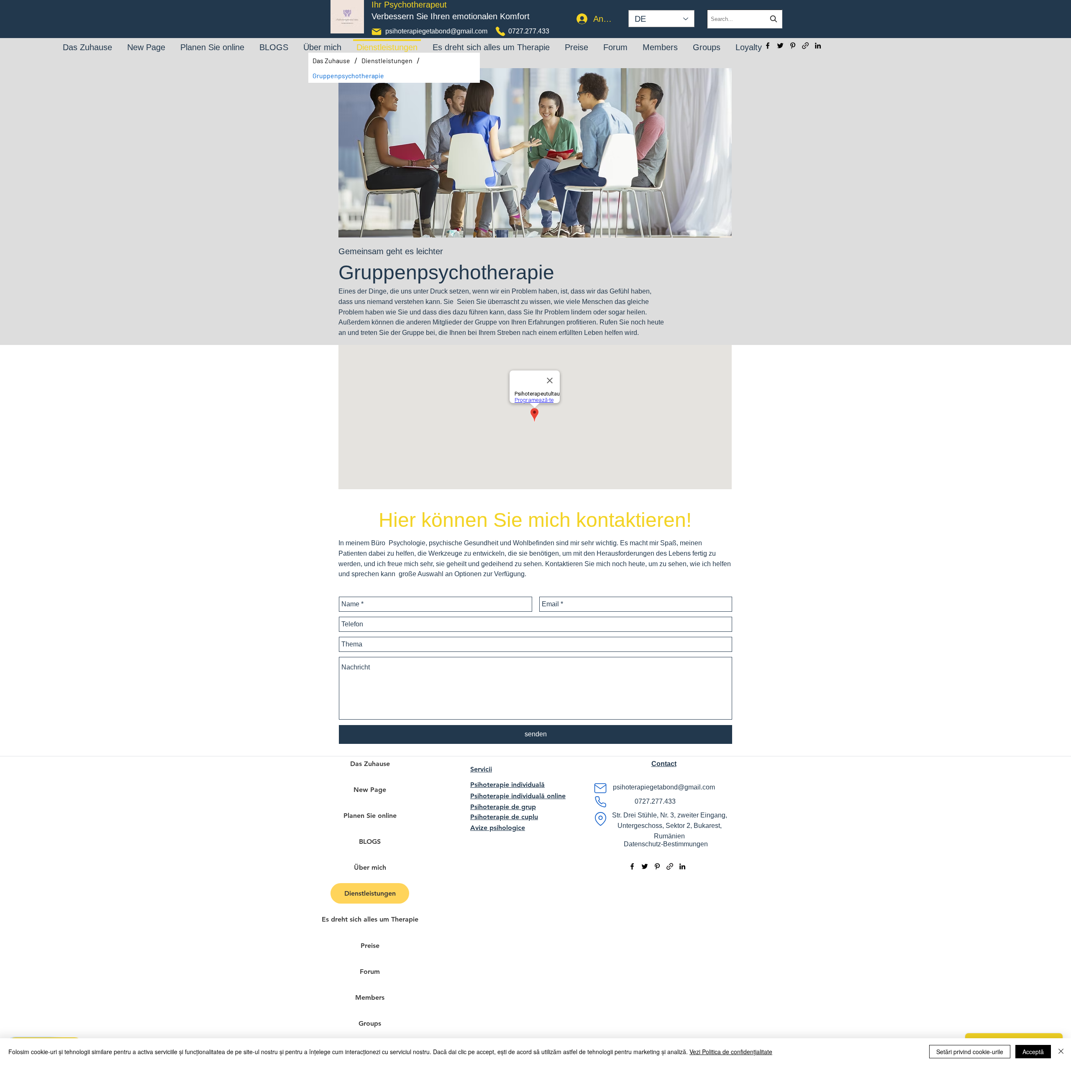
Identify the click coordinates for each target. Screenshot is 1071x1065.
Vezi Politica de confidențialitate (730, 1051)
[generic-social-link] (805, 45)
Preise (370, 946)
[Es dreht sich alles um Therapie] (491, 42)
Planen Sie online (370, 816)
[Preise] (576, 42)
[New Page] (146, 42)
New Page (370, 790)
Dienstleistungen (370, 893)
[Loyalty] (748, 42)
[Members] (660, 42)
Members (369, 997)
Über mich (370, 867)
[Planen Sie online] (212, 42)
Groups (370, 1023)
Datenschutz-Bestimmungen (666, 844)
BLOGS (370, 841)
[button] (663, 763)
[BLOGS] (274, 42)
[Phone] (500, 31)
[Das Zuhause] (87, 42)
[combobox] (744, 19)
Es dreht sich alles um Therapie (370, 919)
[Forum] (615, 42)
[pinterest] (793, 45)
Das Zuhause (370, 764)
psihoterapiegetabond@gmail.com (436, 31)
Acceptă (1033, 1051)
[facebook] (768, 45)
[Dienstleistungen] (387, 40)
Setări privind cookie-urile (969, 1051)
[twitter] (780, 45)
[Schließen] (1061, 1051)
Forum (370, 972)
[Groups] (706, 42)
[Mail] (376, 31)
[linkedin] (818, 45)
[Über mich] (322, 42)
